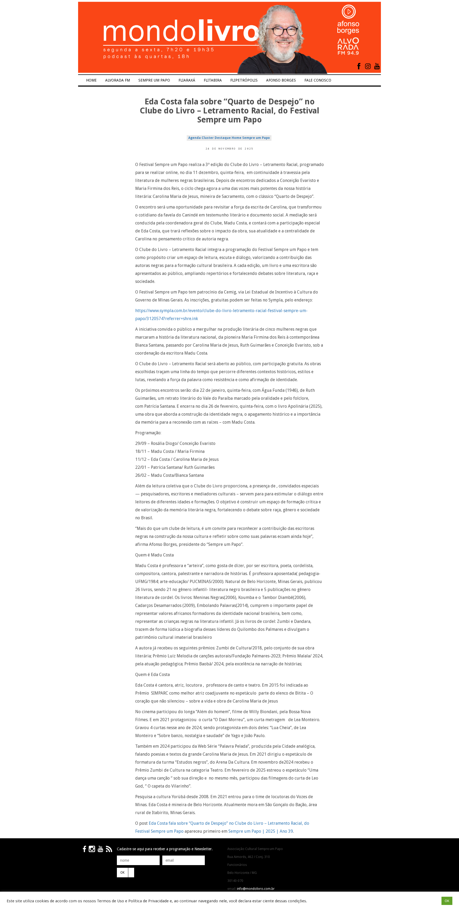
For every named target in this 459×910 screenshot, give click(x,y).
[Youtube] (377, 66)
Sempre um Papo (154, 80)
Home (91, 80)
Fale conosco (317, 80)
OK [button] (447, 901)
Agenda (194, 138)
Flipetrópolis (244, 80)
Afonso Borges (281, 80)
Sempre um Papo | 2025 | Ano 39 (260, 831)
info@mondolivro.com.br (256, 889)
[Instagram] (368, 66)
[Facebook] (359, 66)
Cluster (208, 138)
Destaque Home (228, 138)
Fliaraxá (186, 80)
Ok (122, 872)
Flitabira (213, 80)
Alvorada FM (117, 80)
